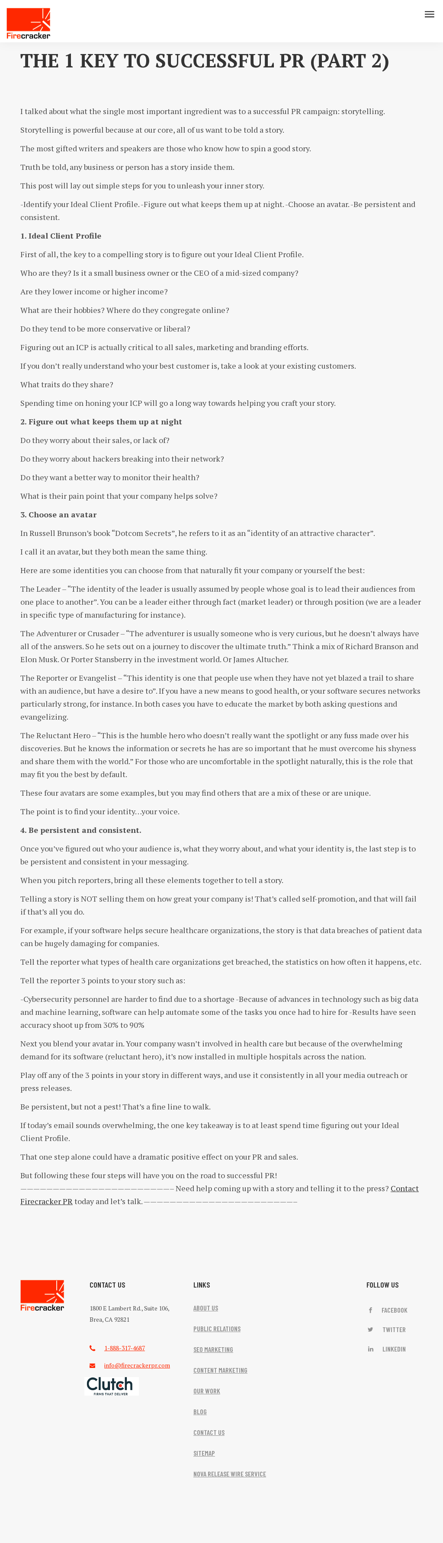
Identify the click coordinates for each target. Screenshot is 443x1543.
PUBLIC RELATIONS (217, 1328)
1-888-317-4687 (124, 1348)
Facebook (394, 1310)
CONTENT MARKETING (220, 1370)
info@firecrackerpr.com (137, 1365)
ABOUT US (205, 1308)
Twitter (393, 1329)
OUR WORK (206, 1391)
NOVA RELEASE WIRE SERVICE (229, 1474)
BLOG (200, 1411)
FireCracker (42, 1295)
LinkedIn (393, 1349)
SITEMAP (204, 1453)
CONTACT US (209, 1432)
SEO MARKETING (213, 1349)
